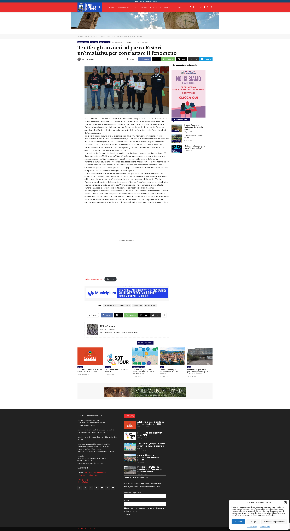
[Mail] (200, 7)
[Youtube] (211, 7)
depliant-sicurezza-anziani (94, 279)
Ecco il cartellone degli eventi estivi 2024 (116, 371)
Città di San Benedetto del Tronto (88, 529)
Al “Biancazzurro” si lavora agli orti (193, 136)
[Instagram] (193, 7)
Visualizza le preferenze (274, 522)
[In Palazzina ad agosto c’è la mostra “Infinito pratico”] (177, 149)
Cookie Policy (252, 527)
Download (110, 279)
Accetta (238, 522)
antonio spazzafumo (110, 305)
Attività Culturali (174, 150)
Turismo (108, 367)
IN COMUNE (85, 36)
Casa (162, 367)
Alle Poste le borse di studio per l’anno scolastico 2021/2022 (89, 371)
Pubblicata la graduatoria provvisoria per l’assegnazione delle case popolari (199, 372)
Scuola (80, 367)
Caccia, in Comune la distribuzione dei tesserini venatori (193, 127)
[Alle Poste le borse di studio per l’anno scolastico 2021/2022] (90, 356)
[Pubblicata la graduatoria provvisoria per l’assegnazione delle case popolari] (200, 356)
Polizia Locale (94, 36)
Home (79, 36)
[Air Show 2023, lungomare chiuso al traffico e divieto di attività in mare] (145, 356)
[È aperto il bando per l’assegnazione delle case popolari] (172, 356)
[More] (164, 315)
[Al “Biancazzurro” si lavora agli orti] (177, 139)
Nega (253, 522)
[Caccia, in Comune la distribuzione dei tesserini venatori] (177, 128)
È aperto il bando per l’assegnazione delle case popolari (170, 372)
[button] (285, 503)
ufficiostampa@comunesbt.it (94, 473)
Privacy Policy (265, 527)
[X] (207, 7)
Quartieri (94, 42)
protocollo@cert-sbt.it (90, 475)
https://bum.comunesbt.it (107, 329)
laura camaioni (137, 305)
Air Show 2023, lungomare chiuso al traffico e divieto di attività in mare (143, 372)
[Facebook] (190, 7)
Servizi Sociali (105, 42)
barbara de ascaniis (125, 305)
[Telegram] (204, 7)
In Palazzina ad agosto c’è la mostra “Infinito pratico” (194, 147)
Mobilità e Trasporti (139, 367)
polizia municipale (150, 305)
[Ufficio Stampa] (79, 59)
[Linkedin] (197, 7)
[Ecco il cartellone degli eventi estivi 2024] (117, 356)
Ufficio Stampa (88, 59)
